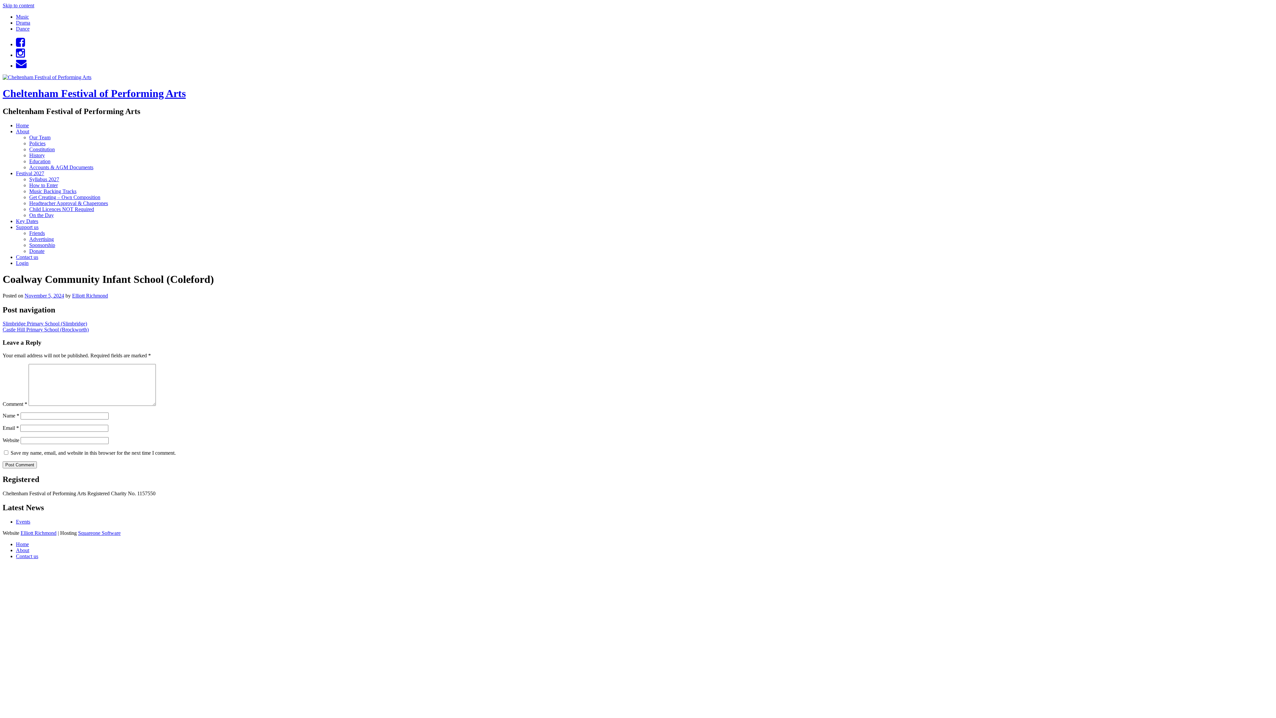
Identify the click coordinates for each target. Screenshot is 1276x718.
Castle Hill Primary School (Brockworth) (46, 329)
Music (22, 17)
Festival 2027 (30, 173)
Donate (37, 251)
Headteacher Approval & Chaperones (68, 203)
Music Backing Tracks (52, 191)
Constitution (42, 149)
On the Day (41, 215)
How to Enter (43, 185)
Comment (15, 404)
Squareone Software (99, 533)
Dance (23, 29)
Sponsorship (42, 245)
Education (40, 161)
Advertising (41, 239)
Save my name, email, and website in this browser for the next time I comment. (93, 453)
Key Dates (27, 221)
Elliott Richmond (90, 296)
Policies (37, 143)
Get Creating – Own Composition (64, 197)
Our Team (40, 137)
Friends (37, 233)
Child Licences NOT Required (61, 209)
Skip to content (18, 5)
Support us (27, 227)
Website (11, 440)
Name (11, 416)
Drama (23, 23)
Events (23, 522)
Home (22, 125)
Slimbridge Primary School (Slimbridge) (45, 323)
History (37, 155)
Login (22, 263)
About (22, 131)
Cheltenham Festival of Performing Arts (94, 93)
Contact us (27, 257)
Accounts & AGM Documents (61, 167)
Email (11, 428)
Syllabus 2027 (44, 179)
